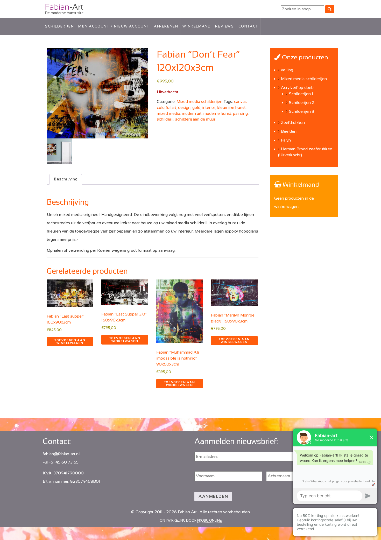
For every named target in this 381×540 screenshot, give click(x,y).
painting (240, 113)
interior (208, 107)
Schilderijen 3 (301, 111)
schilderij (165, 119)
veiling (287, 70)
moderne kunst (217, 113)
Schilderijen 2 (301, 102)
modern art (192, 113)
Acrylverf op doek (297, 87)
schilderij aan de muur (195, 119)
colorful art (166, 107)
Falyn (286, 140)
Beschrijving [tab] (65, 179)
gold (196, 107)
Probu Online (209, 520)
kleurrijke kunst (231, 107)
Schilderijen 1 (301, 94)
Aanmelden (213, 496)
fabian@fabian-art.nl (61, 454)
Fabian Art (52, 8)
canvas (240, 101)
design (184, 107)
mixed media (168, 113)
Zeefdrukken (293, 122)
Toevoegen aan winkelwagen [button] (70, 342)
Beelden (289, 131)
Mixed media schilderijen (199, 101)
